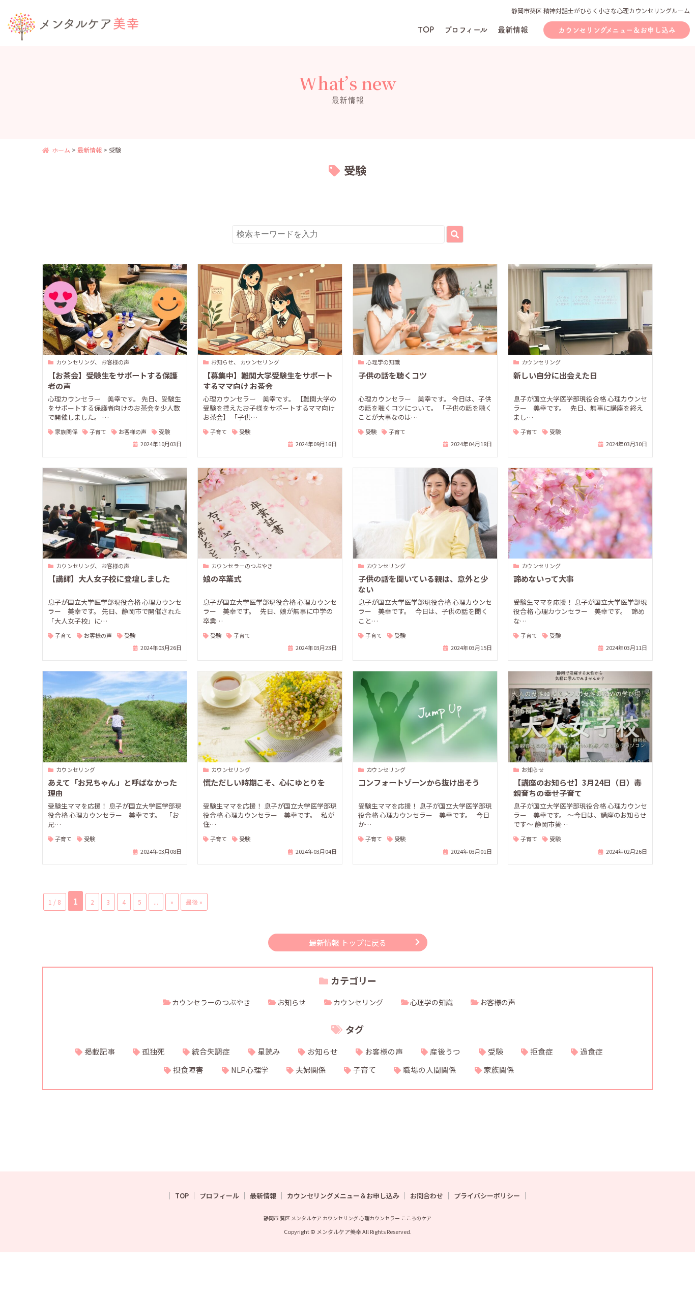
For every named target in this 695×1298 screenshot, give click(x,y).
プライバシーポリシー (487, 1196)
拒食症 (541, 1051)
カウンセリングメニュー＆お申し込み (617, 30)
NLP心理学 (250, 1069)
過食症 (591, 1051)
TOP (426, 30)
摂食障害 (188, 1069)
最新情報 (513, 30)
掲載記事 (99, 1051)
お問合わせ (426, 1196)
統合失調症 (211, 1051)
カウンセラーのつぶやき (211, 1002)
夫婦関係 (311, 1069)
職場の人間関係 (429, 1069)
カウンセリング (358, 1002)
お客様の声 (497, 1002)
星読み (268, 1051)
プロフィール (465, 30)
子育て (364, 1069)
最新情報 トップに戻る (348, 942)
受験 (495, 1051)
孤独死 (153, 1051)
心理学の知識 (431, 1002)
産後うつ (445, 1051)
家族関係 (499, 1069)
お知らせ (291, 1002)
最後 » (194, 902)
